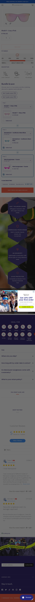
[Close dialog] (34, 292)
